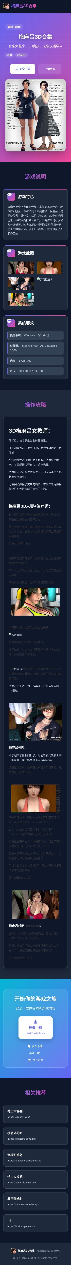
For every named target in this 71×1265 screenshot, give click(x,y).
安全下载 (24, 69)
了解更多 (50, 69)
